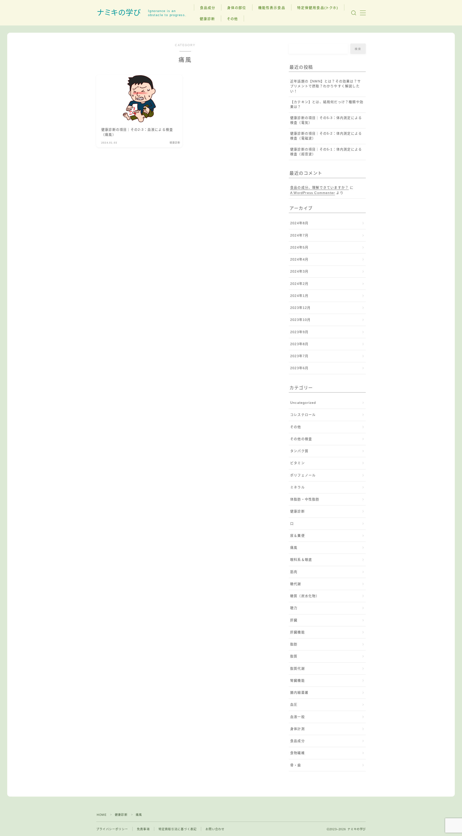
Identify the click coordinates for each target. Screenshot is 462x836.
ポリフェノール (303, 475)
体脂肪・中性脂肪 (305, 499)
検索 (358, 49)
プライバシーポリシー (112, 829)
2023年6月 (299, 368)
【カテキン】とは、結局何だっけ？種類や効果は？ (326, 104)
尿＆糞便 (297, 535)
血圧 (293, 704)
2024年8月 (299, 223)
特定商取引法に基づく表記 (178, 829)
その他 (232, 19)
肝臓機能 (297, 632)
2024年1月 (299, 296)
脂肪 (293, 644)
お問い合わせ (215, 829)
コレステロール (303, 415)
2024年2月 (299, 284)
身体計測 (297, 729)
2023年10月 (300, 320)
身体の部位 (236, 8)
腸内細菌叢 (299, 692)
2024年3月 (299, 271)
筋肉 (293, 572)
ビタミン (297, 463)
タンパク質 (299, 451)
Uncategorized (303, 403)
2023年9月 (299, 332)
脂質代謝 (297, 668)
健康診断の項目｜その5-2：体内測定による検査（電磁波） (326, 136)
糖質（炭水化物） (305, 596)
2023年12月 (300, 308)
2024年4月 (299, 259)
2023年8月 (299, 344)
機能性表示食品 (271, 8)
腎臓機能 (297, 680)
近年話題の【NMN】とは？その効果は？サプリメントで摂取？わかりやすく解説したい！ (325, 86)
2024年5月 (299, 247)
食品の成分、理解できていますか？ (319, 187)
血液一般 (297, 717)
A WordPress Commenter (312, 193)
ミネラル (297, 487)
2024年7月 (299, 235)
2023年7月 (299, 356)
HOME (102, 815)
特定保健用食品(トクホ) (317, 8)
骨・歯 (295, 765)
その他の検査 (301, 439)
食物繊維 (297, 753)
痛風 (293, 547)
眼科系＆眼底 (301, 559)
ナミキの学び (119, 13)
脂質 (293, 656)
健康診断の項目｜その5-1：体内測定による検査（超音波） (326, 152)
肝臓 (293, 620)
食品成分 (207, 8)
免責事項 (143, 829)
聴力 (293, 608)
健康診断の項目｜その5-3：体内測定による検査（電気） (326, 120)
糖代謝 (295, 584)
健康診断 (207, 19)
